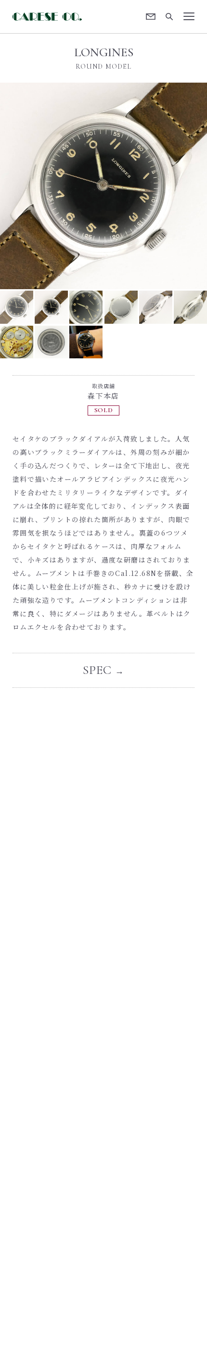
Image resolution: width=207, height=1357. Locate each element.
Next (155, 186)
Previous (52, 186)
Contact (151, 16)
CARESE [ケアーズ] (48, 16)
